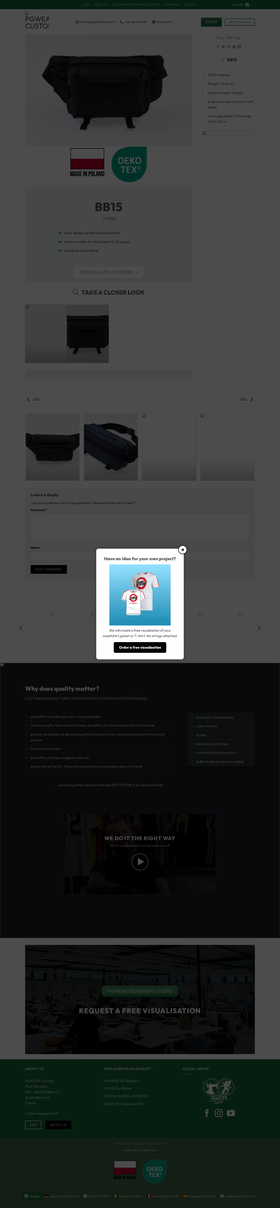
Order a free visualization (140, 647)
